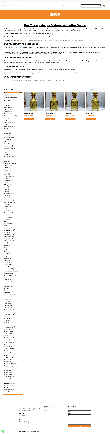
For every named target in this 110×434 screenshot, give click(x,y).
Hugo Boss (7, 219)
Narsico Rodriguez (9, 295)
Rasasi (6, 329)
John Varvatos (8, 241)
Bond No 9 (7, 135)
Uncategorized (8, 376)
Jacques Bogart (8, 230)
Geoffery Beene (8, 200)
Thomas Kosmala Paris (10, 368)
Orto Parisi (7, 307)
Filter (6, 95)
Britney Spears (8, 137)
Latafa (6, 260)
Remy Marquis (8, 333)
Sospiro (6, 355)
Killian (5, 251)
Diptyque (6, 170)
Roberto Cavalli (8, 338)
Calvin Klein (7, 146)
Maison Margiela (8, 273)
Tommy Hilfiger (8, 374)
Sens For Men (7, 351)
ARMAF (6, 120)
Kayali (5, 247)
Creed (6, 161)
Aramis (6, 118)
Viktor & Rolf (7, 385)
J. (4, 226)
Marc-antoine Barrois (10, 275)
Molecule (6, 284)
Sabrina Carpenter (9, 348)
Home (35, 6)
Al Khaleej (6, 109)
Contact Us (56, 6)
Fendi (5, 187)
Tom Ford (6, 372)
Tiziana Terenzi (8, 370)
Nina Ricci (6, 299)
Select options (29, 119)
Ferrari (6, 189)
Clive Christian (8, 159)
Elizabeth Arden (8, 176)
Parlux (5, 316)
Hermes (6, 215)
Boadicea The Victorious (11, 131)
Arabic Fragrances (9, 116)
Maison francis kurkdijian (11, 271)
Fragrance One (8, 193)
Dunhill (6, 174)
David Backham (8, 165)
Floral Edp (6, 191)
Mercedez (6, 279)
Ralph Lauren (7, 325)
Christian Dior (7, 157)
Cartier (6, 152)
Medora (6, 277)
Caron (6, 150)
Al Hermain (7, 107)
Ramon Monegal (8, 327)
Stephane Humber (9, 357)
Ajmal (5, 105)
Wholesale (65, 6)
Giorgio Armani (8, 202)
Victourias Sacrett (9, 383)
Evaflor (6, 183)
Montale (6, 288)
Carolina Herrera (8, 148)
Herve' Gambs (8, 217)
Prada (5, 323)
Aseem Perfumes (9, 122)
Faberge (6, 185)
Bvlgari (6, 142)
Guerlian (6, 211)
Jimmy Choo (7, 239)
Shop (41, 6)
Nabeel (6, 292)
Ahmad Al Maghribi (9, 103)
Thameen (6, 361)
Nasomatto (7, 297)
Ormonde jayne (8, 305)
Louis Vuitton (7, 264)
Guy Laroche (7, 213)
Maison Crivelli (8, 269)
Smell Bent (7, 353)
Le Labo (6, 262)
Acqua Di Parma (8, 101)
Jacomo (6, 228)
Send (79, 426)
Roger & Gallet (8, 342)
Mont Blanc (7, 286)
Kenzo (5, 249)
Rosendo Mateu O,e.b (10, 346)
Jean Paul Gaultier (9, 234)
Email (21, 420)
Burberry (6, 139)
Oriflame (6, 303)
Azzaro (6, 124)
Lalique (6, 256)
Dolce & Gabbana (9, 172)
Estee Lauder (7, 180)
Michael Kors (7, 282)
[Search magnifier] (100, 6)
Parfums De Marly (9, 314)
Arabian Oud (7, 114)
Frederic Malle (8, 198)
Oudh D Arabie (8, 310)
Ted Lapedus (7, 359)
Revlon (6, 336)
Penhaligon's (7, 318)
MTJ (5, 290)
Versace (6, 379)
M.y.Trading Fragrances (9, 6)
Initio (5, 221)
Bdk (5, 129)
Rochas (6, 340)
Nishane (6, 301)
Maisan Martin (8, 267)
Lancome (6, 258)
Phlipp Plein (7, 320)
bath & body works (9, 126)
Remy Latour (7, 331)
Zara (5, 392)
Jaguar (6, 232)
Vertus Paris (7, 381)
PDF (48, 6)
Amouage (7, 111)
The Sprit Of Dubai (9, 364)
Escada (6, 178)
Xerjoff (6, 387)
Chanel (6, 154)
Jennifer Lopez (8, 236)
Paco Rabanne (8, 312)
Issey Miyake (7, 223)
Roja (5, 344)
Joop (5, 243)
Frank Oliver (7, 195)
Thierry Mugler (8, 366)
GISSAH (6, 204)
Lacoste (6, 254)
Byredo (6, 144)
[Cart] (104, 6)
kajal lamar (7, 245)
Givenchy (6, 206)
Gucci (5, 208)
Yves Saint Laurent (9, 389)
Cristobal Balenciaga (10, 163)
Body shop (7, 133)
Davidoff (6, 167)
